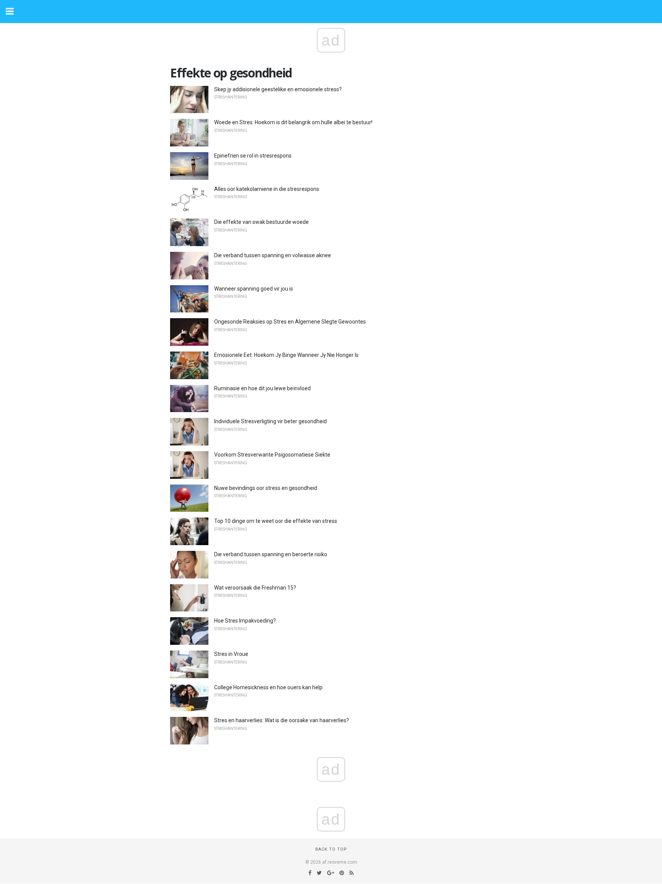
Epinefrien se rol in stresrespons (253, 156)
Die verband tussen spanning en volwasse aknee (272, 255)
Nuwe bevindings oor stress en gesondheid (265, 488)
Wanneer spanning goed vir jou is (253, 289)
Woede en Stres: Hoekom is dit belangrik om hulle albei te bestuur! (293, 122)
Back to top (331, 849)
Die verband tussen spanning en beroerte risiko (270, 554)
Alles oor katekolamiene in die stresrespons (266, 189)
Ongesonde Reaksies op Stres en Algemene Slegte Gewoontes (290, 322)
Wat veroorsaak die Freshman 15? (255, 588)
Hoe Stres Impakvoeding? (245, 621)
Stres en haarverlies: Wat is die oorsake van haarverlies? (281, 720)
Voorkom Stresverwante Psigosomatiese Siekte (272, 455)
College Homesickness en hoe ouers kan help (268, 687)
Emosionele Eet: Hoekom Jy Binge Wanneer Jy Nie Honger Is (286, 355)
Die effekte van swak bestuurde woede (261, 222)
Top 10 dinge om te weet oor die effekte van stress (275, 521)
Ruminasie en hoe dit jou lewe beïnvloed (262, 388)
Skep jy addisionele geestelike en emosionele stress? (278, 89)
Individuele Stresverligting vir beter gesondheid (270, 421)
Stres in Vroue (231, 654)
